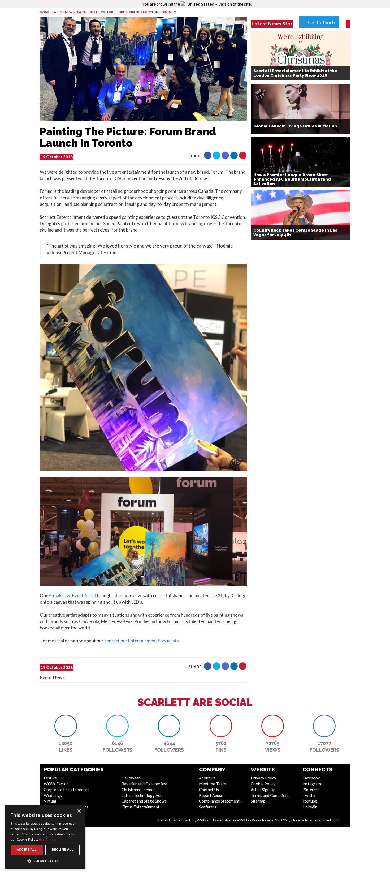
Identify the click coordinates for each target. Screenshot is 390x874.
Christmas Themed (138, 789)
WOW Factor (56, 783)
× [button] (79, 811)
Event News (52, 677)
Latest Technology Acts (142, 795)
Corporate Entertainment (66, 789)
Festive (50, 777)
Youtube (309, 801)
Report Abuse (211, 795)
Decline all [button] (62, 849)
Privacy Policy (263, 777)
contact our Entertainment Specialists (141, 640)
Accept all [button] (27, 849)
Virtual (50, 801)
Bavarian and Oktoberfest (145, 783)
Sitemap (258, 801)
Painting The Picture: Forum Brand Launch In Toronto (126, 12)
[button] (208, 155)
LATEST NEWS (63, 12)
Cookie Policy (263, 783)
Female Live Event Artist (73, 595)
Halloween (131, 777)
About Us (207, 777)
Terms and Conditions (270, 795)
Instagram (311, 783)
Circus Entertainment (140, 806)
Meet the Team (212, 783)
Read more (47, 839)
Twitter (309, 795)
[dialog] (45, 837)
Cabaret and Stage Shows (144, 801)
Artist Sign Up (263, 789)
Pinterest (310, 789)
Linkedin (309, 806)
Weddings (53, 795)
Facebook (311, 777)
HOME (45, 12)
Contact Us (209, 789)
